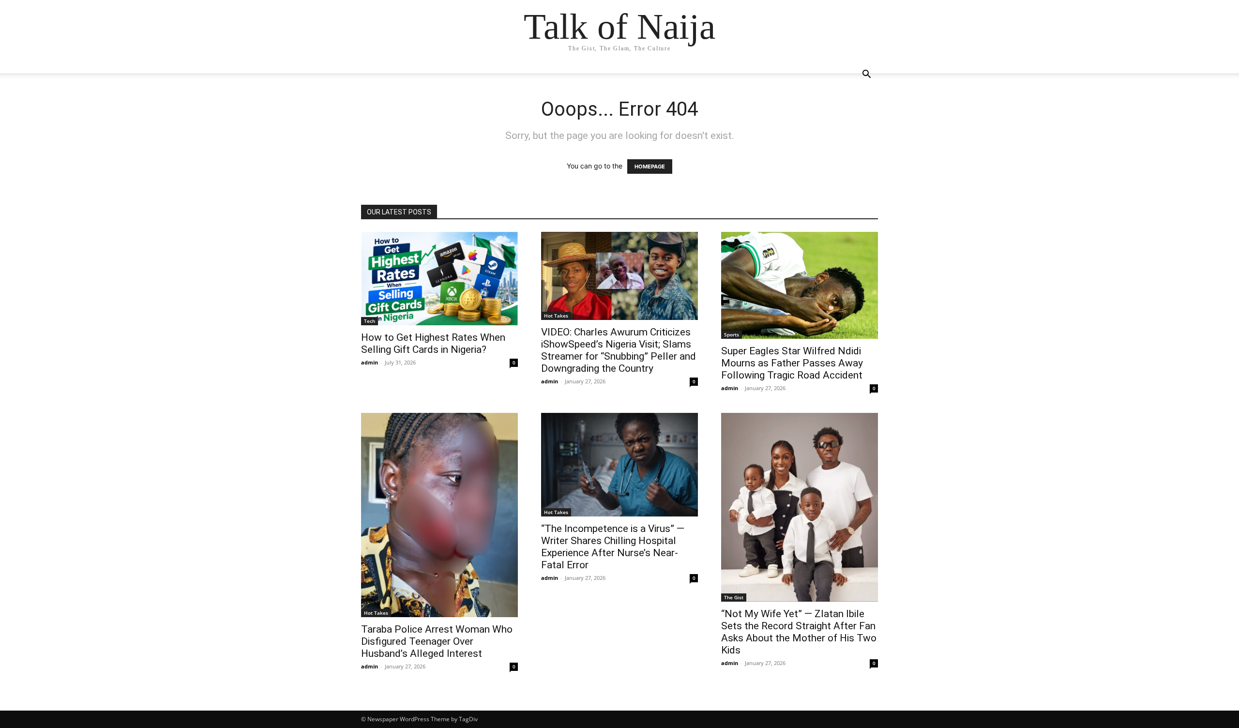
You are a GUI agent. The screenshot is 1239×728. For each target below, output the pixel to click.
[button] (866, 75)
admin (369, 362)
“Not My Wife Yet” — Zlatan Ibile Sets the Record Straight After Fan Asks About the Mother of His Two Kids (798, 632)
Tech (369, 321)
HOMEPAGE (650, 166)
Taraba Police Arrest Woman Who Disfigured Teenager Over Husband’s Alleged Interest (437, 641)
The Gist (733, 597)
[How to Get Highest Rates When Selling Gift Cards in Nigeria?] (439, 278)
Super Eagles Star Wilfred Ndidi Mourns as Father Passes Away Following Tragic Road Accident (792, 363)
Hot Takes (556, 315)
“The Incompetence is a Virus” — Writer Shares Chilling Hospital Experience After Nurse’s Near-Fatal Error (612, 547)
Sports (731, 334)
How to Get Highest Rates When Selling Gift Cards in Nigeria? (433, 343)
